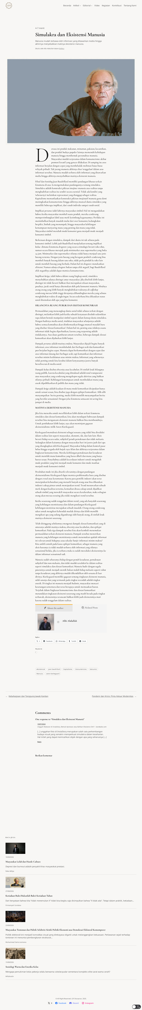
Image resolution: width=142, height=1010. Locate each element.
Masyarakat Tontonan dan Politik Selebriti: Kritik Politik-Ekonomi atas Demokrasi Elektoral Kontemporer (56, 929)
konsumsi (93, 669)
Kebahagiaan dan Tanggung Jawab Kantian (28, 696)
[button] (136, 1007)
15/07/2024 (41, 724)
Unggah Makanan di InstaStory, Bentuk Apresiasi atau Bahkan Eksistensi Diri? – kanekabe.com (71, 727)
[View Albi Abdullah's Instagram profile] (58, 622)
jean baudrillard (54, 669)
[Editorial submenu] (91, 5)
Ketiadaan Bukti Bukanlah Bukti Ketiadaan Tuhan (29, 895)
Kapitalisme (67, 669)
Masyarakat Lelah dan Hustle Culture (23, 861)
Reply (39, 742)
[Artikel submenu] (80, 5)
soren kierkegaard (52, 674)
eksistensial (40, 669)
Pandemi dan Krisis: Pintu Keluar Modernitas (112, 696)
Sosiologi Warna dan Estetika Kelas (22, 966)
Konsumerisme (81, 669)
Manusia (39, 674)
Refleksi (61, 48)
